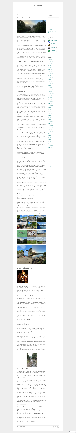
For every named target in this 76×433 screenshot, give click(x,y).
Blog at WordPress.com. (21, 426)
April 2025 (50, 67)
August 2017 (50, 133)
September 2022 (50, 77)
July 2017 (49, 135)
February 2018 (50, 121)
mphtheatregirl (53, 47)
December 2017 (50, 125)
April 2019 (49, 109)
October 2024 (50, 71)
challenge (50, 156)
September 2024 (50, 73)
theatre (49, 178)
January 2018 (50, 123)
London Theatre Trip (54, 48)
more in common (51, 168)
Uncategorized (50, 182)
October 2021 (50, 81)
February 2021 (50, 87)
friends (49, 162)
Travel (49, 180)
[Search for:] (52, 15)
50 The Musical (38, 5)
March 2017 (50, 143)
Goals (49, 164)
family (49, 160)
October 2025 (50, 59)
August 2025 (50, 63)
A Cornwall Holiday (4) (24, 268)
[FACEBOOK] (53, 427)
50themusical (53, 39)
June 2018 (49, 117)
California (49, 154)
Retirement (50, 176)
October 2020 (50, 91)
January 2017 (50, 147)
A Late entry (56, 44)
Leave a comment (28, 33)
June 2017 (49, 137)
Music (49, 170)
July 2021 (49, 85)
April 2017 (49, 141)
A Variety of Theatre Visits (52, 23)
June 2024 (50, 75)
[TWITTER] (55, 427)
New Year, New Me (51, 174)
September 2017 (50, 131)
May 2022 (49, 79)
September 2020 (51, 93)
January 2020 (50, 103)
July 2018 (49, 115)
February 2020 (50, 101)
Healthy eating (50, 166)
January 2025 (50, 69)
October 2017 (50, 129)
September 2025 (50, 61)
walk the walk (50, 184)
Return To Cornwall (23, 18)
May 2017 (49, 139)
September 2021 (50, 83)
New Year (49, 172)
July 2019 (49, 107)
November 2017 (50, 127)
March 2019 (50, 111)
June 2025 (50, 65)
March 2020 (50, 99)
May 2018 (49, 119)
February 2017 (50, 145)
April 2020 (50, 97)
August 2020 (50, 95)
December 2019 (50, 105)
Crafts (49, 158)
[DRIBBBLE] (58, 427)
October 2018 (50, 113)
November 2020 (50, 89)
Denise (52, 44)
